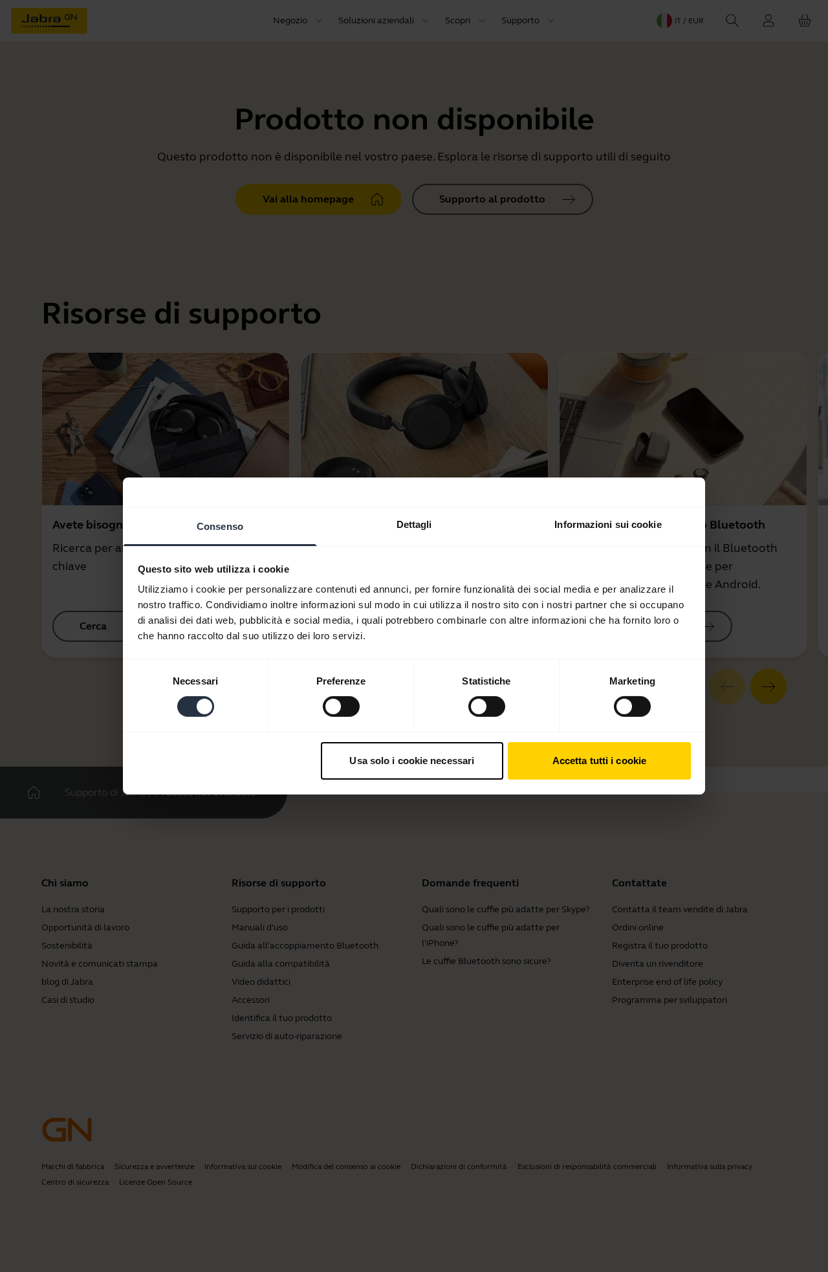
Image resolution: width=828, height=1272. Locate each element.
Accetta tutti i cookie (599, 760)
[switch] (341, 706)
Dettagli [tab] (414, 524)
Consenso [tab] (220, 526)
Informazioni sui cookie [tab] (607, 524)
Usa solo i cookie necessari (411, 760)
